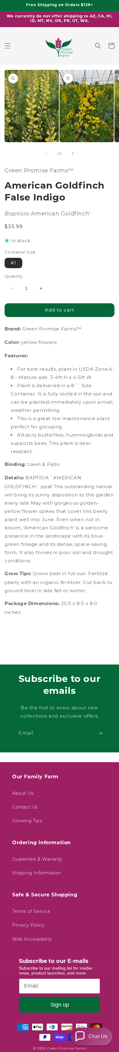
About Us (23, 793)
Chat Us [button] (97, 1036)
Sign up (59, 1005)
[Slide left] (46, 153)
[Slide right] (73, 153)
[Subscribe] (99, 733)
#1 (13, 263)
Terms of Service (31, 911)
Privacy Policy (28, 925)
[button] (7, 45)
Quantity (14, 276)
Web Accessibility (32, 939)
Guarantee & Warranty (37, 859)
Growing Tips (27, 820)
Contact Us (25, 807)
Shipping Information (36, 873)
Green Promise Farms (66, 1048)
